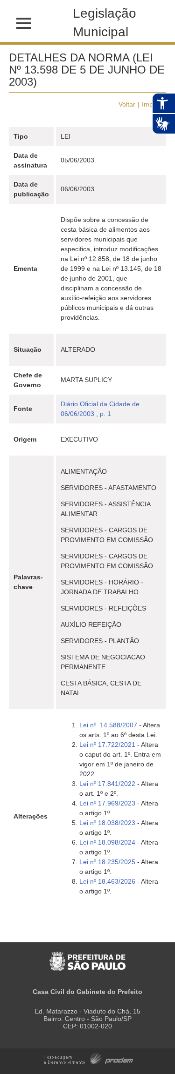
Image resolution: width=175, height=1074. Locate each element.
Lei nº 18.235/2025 (107, 862)
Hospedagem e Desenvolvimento (88, 1058)
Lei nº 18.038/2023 (108, 822)
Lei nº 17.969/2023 (107, 803)
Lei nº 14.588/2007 (108, 725)
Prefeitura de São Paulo (87, 956)
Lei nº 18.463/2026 (107, 881)
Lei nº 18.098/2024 (107, 842)
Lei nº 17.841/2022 (107, 783)
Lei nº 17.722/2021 (107, 744)
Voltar (127, 104)
